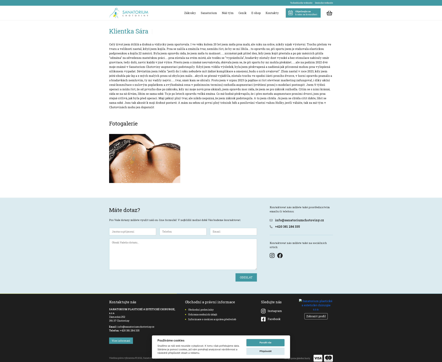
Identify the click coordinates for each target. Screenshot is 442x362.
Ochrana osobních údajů (202, 314)
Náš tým (228, 13)
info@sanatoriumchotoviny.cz (299, 220)
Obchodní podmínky (201, 309)
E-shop (256, 13)
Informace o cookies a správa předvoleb (212, 319)
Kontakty (272, 13)
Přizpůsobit (266, 351)
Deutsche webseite (324, 2)
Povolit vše (265, 342)
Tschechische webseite (301, 2)
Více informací (121, 340)
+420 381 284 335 (287, 226)
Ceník (242, 13)
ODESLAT (246, 277)
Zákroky (190, 13)
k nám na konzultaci (306, 13)
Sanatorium (209, 13)
